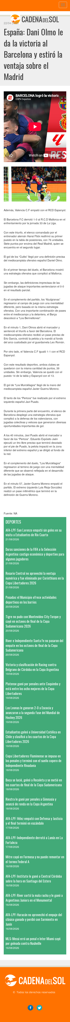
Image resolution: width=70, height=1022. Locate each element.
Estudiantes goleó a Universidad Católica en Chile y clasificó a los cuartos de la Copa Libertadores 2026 (33, 737)
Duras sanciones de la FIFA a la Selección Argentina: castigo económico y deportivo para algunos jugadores (35, 554)
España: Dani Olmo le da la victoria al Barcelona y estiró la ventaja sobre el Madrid (33, 54)
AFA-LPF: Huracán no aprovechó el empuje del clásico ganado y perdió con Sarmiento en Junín (34, 919)
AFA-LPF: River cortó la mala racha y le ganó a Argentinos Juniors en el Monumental (34, 898)
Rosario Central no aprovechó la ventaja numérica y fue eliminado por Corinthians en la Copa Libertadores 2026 (35, 578)
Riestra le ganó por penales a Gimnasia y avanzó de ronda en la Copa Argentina (31, 801)
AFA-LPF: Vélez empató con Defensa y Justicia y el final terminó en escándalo (34, 821)
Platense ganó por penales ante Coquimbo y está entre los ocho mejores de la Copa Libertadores (33, 688)
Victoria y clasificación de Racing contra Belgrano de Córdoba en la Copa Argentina (32, 667)
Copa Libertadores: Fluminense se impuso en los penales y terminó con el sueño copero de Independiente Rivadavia (33, 761)
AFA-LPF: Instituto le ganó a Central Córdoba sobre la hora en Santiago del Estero (34, 878)
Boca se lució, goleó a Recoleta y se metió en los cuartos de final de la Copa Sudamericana (34, 782)
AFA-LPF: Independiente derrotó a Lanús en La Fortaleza (34, 840)
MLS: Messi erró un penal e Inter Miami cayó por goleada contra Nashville (33, 941)
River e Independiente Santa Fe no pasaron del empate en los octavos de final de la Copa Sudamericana (34, 645)
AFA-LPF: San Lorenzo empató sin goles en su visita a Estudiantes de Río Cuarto (34, 532)
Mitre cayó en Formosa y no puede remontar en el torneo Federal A (35, 859)
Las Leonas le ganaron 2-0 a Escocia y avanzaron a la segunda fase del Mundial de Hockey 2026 (33, 712)
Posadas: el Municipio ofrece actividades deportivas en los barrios (31, 599)
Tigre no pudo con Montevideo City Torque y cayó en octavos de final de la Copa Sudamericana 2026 (33, 621)
